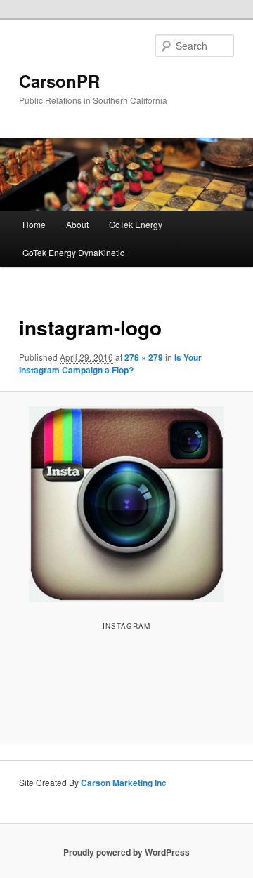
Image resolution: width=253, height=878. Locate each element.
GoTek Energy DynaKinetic (73, 252)
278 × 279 (143, 357)
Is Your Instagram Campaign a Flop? (110, 363)
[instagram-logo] (126, 504)
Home (34, 224)
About (77, 224)
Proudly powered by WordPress (126, 852)
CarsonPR (59, 81)
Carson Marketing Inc (124, 782)
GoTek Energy (135, 224)
